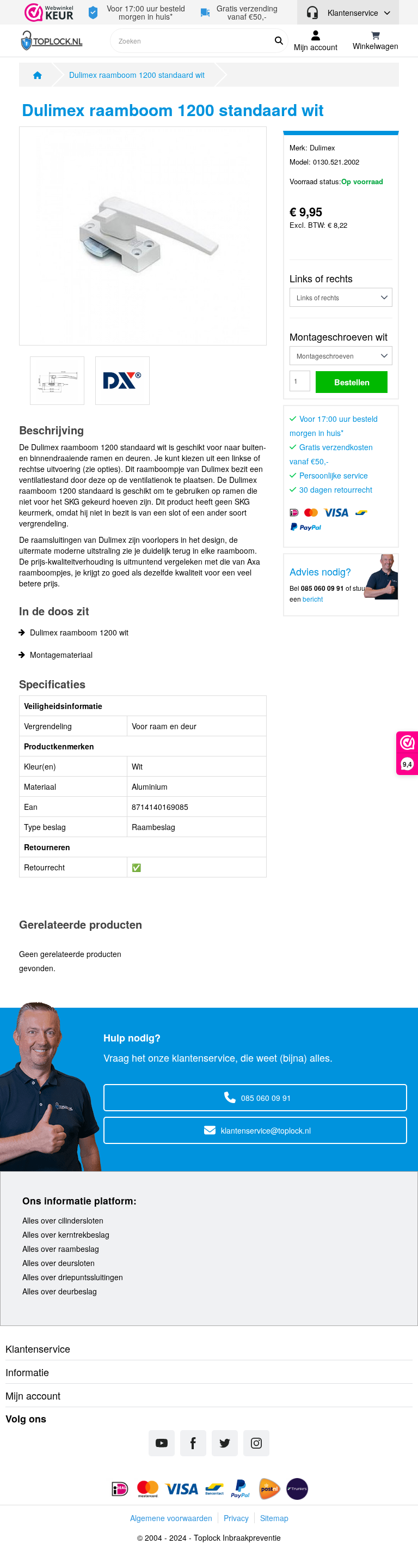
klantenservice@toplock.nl (266, 1130)
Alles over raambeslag (60, 1248)
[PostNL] (268, 1489)
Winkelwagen (375, 45)
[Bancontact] (214, 1489)
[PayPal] (240, 1489)
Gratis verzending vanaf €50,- (247, 12)
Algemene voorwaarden (171, 1517)
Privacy (236, 1517)
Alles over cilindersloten (62, 1220)
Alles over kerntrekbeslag (65, 1234)
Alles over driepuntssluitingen (72, 1277)
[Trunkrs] (297, 1489)
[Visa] (182, 1489)
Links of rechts (321, 278)
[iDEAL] (120, 1489)
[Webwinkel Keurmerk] (51, 12)
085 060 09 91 (266, 1097)
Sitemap (274, 1517)
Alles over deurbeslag (59, 1291)
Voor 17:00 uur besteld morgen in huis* (146, 12)
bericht (313, 598)
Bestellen (352, 382)
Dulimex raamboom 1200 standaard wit (137, 74)
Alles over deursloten (58, 1262)
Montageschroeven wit (339, 336)
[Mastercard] (147, 1489)
